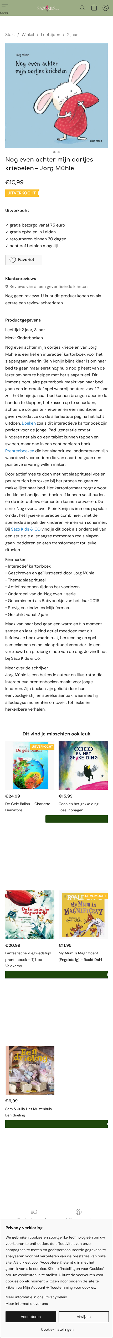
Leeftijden (50, 34)
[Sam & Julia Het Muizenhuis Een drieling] (29, 1070)
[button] (48, 8)
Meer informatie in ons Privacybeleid (36, 1297)
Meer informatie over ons (27, 1303)
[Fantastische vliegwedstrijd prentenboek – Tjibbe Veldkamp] (29, 914)
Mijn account (78, 1219)
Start (10, 34)
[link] (57, 1327)
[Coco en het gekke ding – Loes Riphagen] (83, 765)
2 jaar (72, 34)
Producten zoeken (34, 1219)
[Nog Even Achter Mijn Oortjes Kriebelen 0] (56, 95)
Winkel (28, 34)
